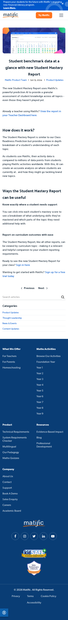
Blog (39, 437)
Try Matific (44, 15)
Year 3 (39, 379)
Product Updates (54, 80)
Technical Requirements (15, 432)
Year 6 (39, 396)
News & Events (9, 323)
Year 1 (39, 367)
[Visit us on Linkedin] (43, 536)
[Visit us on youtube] (53, 536)
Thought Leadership (12, 318)
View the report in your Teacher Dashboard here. (31, 113)
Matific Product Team (16, 80)
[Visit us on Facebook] (15, 536)
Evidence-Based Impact (49, 432)
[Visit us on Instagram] (25, 536)
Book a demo (10, 493)
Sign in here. (23, 265)
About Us (7, 476)
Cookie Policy (48, 596)
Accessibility (34, 602)
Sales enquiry (10, 499)
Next (41, 288)
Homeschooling (11, 367)
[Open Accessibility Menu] (4, 613)
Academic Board (11, 511)
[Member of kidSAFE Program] (34, 553)
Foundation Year (45, 362)
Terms (30, 596)
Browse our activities (48, 356)
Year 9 (39, 413)
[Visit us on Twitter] (34, 536)
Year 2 (39, 373)
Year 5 (39, 390)
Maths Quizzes (10, 458)
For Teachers (9, 356)
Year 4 (39, 385)
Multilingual (9, 446)
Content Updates (10, 329)
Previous (29, 288)
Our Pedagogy (10, 452)
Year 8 (39, 408)
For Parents (8, 362)
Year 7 (39, 402)
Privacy (16, 596)
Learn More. (9, 8)
